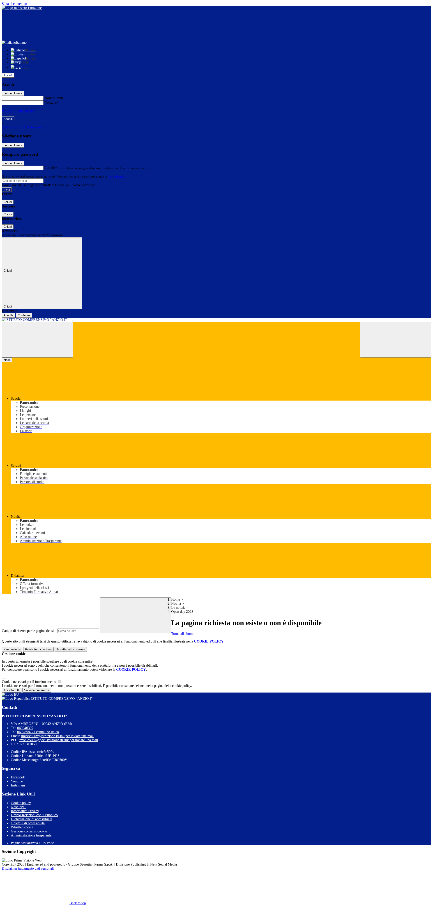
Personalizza (12, 649)
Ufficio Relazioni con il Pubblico (34, 815)
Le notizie (178, 607)
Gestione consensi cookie (29, 831)
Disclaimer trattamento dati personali (28, 868)
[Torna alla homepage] (216, 320)
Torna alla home (182, 634)
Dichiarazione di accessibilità (31, 819)
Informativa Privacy (25, 811)
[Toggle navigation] (37, 340)
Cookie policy (21, 803)
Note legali (18, 807)
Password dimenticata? (18, 111)
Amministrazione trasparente (31, 835)
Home (175, 599)
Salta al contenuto (14, 4)
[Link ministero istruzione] (22, 8)
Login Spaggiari (117, 176)
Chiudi (8, 202)
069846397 (25, 728)
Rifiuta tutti (38, 649)
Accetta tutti (70, 649)
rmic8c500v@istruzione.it (57, 736)
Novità (176, 603)
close (7, 360)
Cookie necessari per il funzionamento (29, 682)
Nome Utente (54, 98)
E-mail (49, 168)
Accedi (8, 75)
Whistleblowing (22, 827)
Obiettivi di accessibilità (28, 823)
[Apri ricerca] (395, 340)
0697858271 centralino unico (38, 732)
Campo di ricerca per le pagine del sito (29, 631)
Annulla (8, 315)
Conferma (24, 315)
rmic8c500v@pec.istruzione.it (58, 740)
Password (51, 103)
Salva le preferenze (36, 690)
